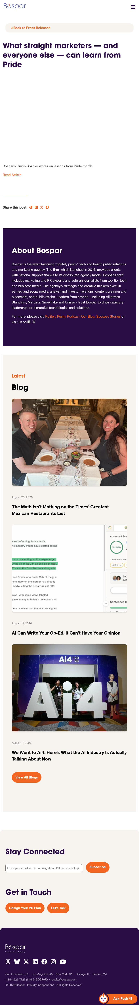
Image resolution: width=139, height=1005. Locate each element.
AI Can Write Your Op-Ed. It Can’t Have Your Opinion (66, 633)
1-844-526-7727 (15, 979)
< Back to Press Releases (30, 28)
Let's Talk (58, 908)
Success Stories (108, 316)
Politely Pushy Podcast (62, 316)
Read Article (12, 175)
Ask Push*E (122, 999)
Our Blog (88, 316)
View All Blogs (26, 777)
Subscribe (98, 867)
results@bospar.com (63, 979)
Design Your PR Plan (25, 908)
